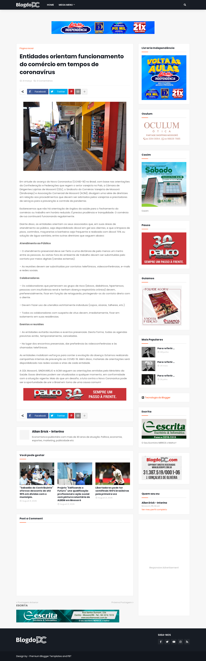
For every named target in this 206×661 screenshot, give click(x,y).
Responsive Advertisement (164, 567)
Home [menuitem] (50, 4)
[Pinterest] (71, 91)
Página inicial (26, 48)
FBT (69, 656)
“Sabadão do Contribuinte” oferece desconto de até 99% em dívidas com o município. (36, 492)
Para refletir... (166, 348)
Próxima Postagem (122, 602)
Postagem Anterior (28, 602)
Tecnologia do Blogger (157, 397)
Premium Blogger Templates (45, 656)
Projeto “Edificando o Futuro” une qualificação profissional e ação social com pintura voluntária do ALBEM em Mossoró (73, 494)
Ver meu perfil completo (154, 509)
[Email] (78, 91)
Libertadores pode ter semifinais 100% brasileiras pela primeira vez (112, 491)
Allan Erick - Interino (48, 431)
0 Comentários (45, 80)
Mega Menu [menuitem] (66, 4)
